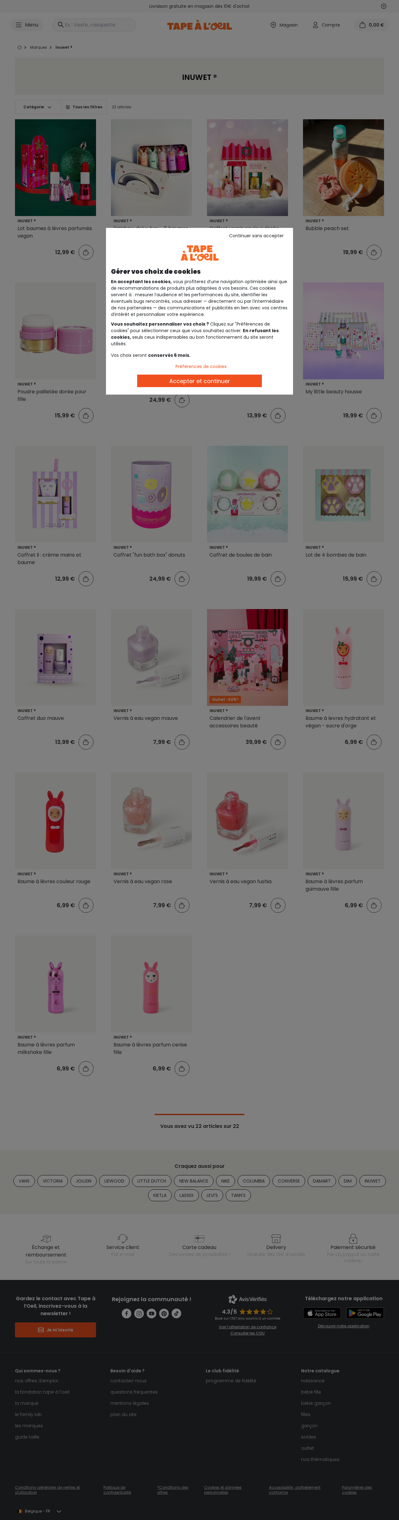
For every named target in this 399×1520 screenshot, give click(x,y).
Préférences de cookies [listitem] (201, 366)
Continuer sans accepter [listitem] (256, 236)
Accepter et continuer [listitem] (199, 381)
